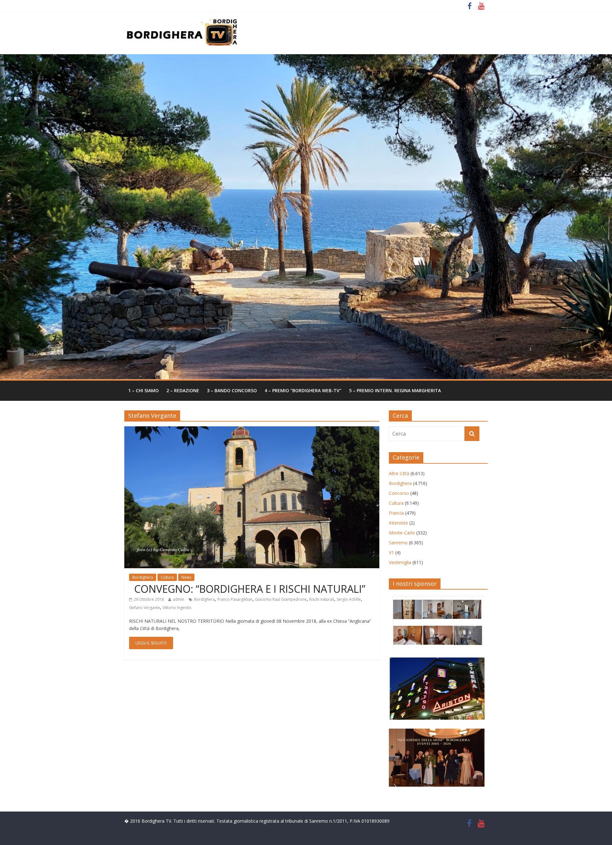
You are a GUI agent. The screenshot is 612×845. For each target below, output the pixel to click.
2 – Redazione (182, 390)
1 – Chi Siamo (143, 390)
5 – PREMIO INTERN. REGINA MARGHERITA (395, 390)
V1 (391, 552)
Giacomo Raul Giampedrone (281, 599)
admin (178, 599)
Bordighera (142, 577)
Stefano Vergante (144, 607)
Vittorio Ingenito (177, 607)
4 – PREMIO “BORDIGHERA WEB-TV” (303, 390)
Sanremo (398, 543)
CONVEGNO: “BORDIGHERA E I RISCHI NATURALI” (247, 589)
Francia (396, 513)
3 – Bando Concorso (232, 390)
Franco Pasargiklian (234, 599)
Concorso (399, 493)
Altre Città (399, 473)
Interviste (398, 523)
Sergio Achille (349, 599)
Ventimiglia (400, 562)
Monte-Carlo (402, 533)
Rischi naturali (321, 599)
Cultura (167, 577)
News (186, 577)
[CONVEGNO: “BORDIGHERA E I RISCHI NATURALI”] (251, 430)
